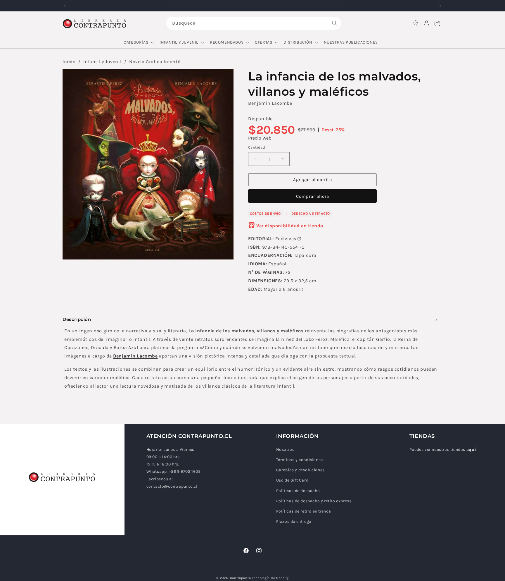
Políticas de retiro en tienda (303, 511)
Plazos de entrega (294, 521)
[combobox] (253, 23)
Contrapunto (240, 578)
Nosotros (285, 449)
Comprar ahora (312, 196)
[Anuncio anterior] (64, 5)
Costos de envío (265, 214)
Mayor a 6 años (281, 289)
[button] (138, 42)
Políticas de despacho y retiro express (314, 501)
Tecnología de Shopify (270, 578)
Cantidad (256, 147)
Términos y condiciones (299, 459)
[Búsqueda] (334, 23)
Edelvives (285, 238)
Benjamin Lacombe (270, 103)
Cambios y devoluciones (300, 469)
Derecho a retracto (310, 214)
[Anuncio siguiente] (440, 5)
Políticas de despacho (298, 490)
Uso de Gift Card (292, 480)
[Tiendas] (415, 23)
